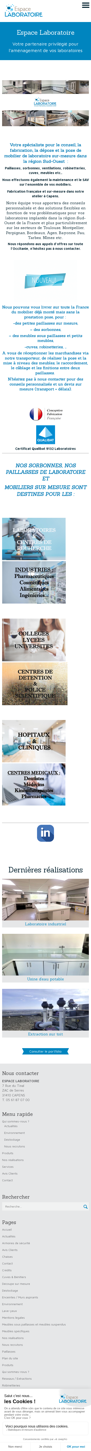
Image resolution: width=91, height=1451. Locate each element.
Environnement (14, 1133)
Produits (7, 1153)
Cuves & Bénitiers (14, 1277)
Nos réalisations (13, 1160)
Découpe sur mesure (16, 1283)
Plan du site (10, 1358)
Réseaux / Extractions (17, 1378)
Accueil (7, 1229)
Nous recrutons (14, 1146)
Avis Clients (10, 1173)
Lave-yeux (9, 1311)
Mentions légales (13, 1317)
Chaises (7, 1256)
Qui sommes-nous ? (15, 1121)
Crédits (7, 1270)
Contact (7, 1180)
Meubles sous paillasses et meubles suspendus (34, 1324)
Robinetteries (11, 1385)
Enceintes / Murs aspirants (20, 1297)
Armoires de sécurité (16, 1243)
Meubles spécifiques (15, 1331)
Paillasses (8, 1351)
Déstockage (12, 1139)
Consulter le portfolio (45, 1051)
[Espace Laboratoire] (22, 10)
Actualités (11, 1126)
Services (8, 1166)
